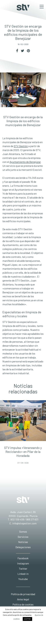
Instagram (23, 563)
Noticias (23, 541)
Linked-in (23, 573)
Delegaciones (23, 547)
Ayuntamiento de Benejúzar (25, 161)
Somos (23, 531)
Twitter (23, 568)
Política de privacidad (23, 594)
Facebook (23, 558)
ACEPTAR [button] (27, 619)
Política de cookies (23, 604)
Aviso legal (23, 599)
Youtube (23, 578)
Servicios (23, 536)
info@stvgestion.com (24, 523)
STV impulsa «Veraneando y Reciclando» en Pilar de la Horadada (23, 451)
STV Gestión (23, 7)
